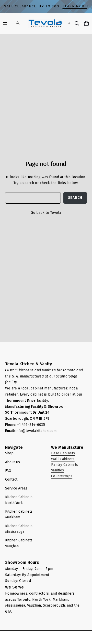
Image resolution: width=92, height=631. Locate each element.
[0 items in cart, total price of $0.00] (87, 23)
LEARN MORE (75, 6)
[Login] (17, 23)
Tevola (55, 213)
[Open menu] (5, 23)
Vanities (57, 470)
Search (75, 197)
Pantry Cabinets (64, 464)
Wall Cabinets (63, 459)
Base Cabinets (63, 453)
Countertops (61, 476)
